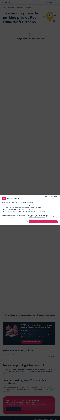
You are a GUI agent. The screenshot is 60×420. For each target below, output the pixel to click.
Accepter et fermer (43, 221)
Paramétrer (15, 221)
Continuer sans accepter (52, 196)
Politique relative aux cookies (37, 217)
